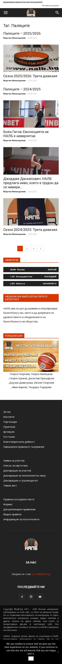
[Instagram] (31, 597)
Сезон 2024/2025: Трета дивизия (30, 230)
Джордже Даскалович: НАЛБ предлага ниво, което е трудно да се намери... (30, 183)
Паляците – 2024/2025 (22, 89)
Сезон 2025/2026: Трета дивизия (30, 76)
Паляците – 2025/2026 (22, 33)
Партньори (10, 421)
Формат (8, 504)
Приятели (9, 426)
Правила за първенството (18, 499)
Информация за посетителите (21, 519)
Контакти (8, 416)
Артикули (8, 431)
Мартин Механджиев (14, 38)
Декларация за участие (17, 470)
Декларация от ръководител (20, 480)
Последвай (50, 276)
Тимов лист (10, 485)
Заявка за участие (14, 460)
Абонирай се (49, 283)
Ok (31, 658)
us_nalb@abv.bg (41, 574)
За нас (7, 411)
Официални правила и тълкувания (23, 446)
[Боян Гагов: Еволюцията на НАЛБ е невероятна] (31, 114)
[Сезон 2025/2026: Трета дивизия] (31, 58)
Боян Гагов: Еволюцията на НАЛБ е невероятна (25, 134)
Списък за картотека (15, 465)
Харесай (52, 269)
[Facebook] (22, 597)
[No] (58, 652)
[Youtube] (40, 597)
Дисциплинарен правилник (19, 509)
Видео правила (12, 514)
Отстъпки (9, 436)
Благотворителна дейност (19, 441)
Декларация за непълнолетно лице (24, 475)
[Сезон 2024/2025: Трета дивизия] (31, 211)
